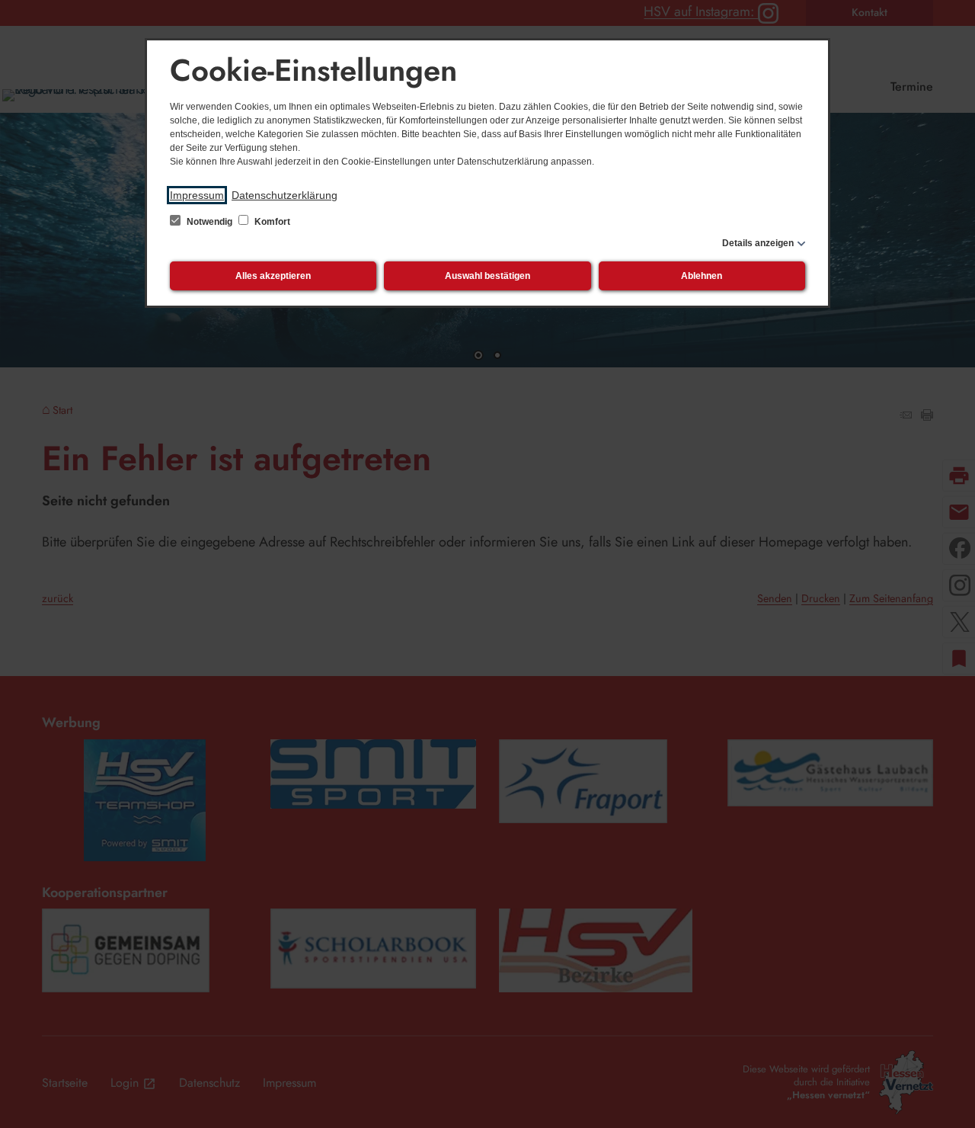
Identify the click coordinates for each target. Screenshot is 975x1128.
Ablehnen (701, 276)
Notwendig (209, 221)
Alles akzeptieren (273, 276)
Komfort (271, 221)
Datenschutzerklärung (284, 195)
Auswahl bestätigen (487, 276)
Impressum (197, 195)
